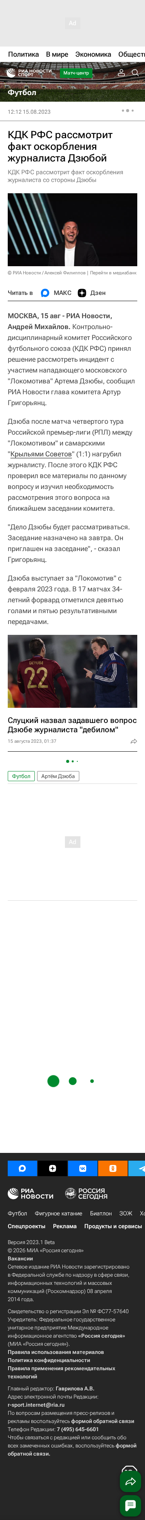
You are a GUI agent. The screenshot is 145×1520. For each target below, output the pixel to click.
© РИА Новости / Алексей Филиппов (47, 273)
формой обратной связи (102, 1421)
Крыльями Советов (41, 454)
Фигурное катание (58, 1213)
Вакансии (20, 1258)
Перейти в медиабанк (113, 273)
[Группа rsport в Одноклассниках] (113, 1168)
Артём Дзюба (58, 776)
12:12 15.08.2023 (29, 112)
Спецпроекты (26, 1226)
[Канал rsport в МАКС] (22, 1168)
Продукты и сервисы (113, 1226)
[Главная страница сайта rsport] (46, 73)
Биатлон (101, 1213)
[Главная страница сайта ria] (8, 73)
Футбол (21, 776)
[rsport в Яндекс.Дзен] (52, 1168)
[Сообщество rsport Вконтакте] (82, 1168)
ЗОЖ (125, 1213)
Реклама (65, 1226)
